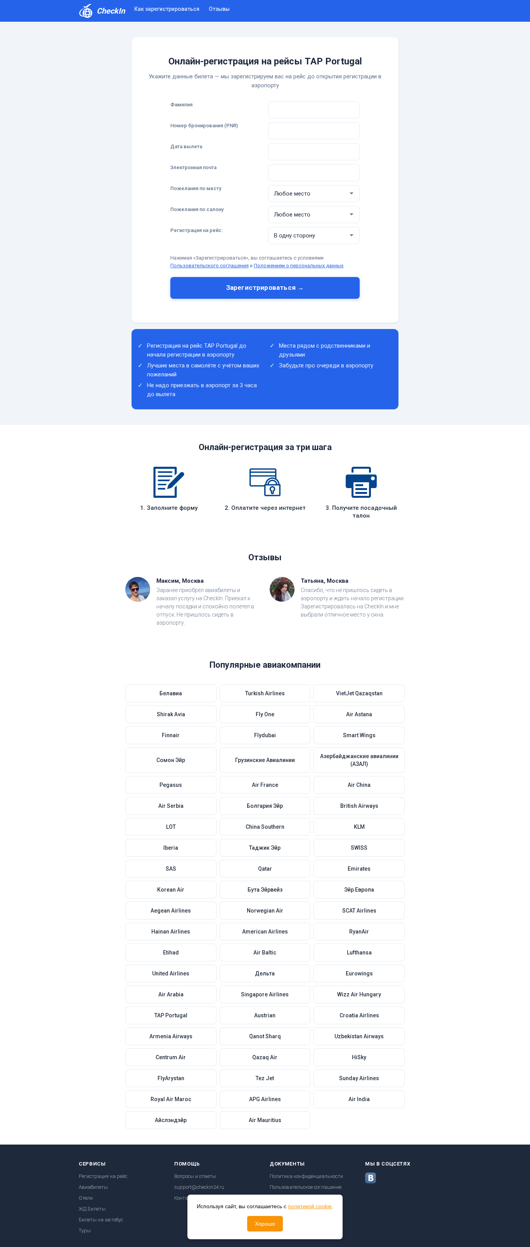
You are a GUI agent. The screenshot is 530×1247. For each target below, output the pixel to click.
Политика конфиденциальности (306, 1176)
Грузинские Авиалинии (265, 760)
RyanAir (359, 931)
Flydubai (265, 735)
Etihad (171, 952)
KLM (359, 827)
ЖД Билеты (92, 1209)
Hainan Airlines (170, 931)
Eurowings (359, 973)
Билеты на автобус (101, 1220)
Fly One (265, 714)
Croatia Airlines (359, 1015)
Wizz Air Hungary (359, 994)
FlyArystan (171, 1078)
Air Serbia (171, 806)
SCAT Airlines (359, 911)
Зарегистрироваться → (265, 287)
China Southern (265, 827)
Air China (359, 785)
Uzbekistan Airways (359, 1036)
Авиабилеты (93, 1187)
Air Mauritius (265, 1120)
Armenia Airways (170, 1036)
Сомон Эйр (170, 760)
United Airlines (170, 973)
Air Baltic (264, 952)
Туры (85, 1230)
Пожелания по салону (196, 209)
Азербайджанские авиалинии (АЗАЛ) (359, 760)
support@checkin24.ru (199, 1187)
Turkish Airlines (265, 693)
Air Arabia (171, 994)
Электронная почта (193, 167)
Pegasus (170, 785)
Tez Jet (265, 1078)
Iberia (170, 848)
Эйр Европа (359, 890)
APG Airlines (265, 1099)
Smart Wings (359, 735)
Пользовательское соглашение (305, 1187)
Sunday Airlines (359, 1078)
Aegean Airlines (171, 911)
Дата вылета (186, 146)
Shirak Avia (171, 714)
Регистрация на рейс (103, 1176)
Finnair (171, 735)
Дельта (265, 973)
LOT (171, 827)
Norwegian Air (265, 911)
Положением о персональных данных (298, 265)
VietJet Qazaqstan (359, 693)
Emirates (359, 869)
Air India (359, 1099)
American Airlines (265, 931)
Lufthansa (359, 952)
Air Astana (359, 714)
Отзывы (219, 9)
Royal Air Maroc (171, 1099)
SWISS (359, 848)
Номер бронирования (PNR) (204, 125)
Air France (265, 785)
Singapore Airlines (265, 994)
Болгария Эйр (265, 806)
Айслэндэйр (171, 1120)
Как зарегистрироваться (166, 9)
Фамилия (181, 104)
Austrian (264, 1015)
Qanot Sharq (265, 1036)
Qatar (265, 869)
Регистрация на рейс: (196, 230)
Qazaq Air (264, 1057)
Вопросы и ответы (195, 1176)
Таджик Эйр (265, 848)
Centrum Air (171, 1057)
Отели (86, 1198)
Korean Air (170, 890)
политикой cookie (310, 1206)
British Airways (359, 806)
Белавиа (170, 693)
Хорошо (265, 1224)
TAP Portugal (170, 1015)
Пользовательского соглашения (209, 265)
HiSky (359, 1057)
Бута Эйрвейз (265, 890)
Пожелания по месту (195, 188)
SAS (171, 869)
